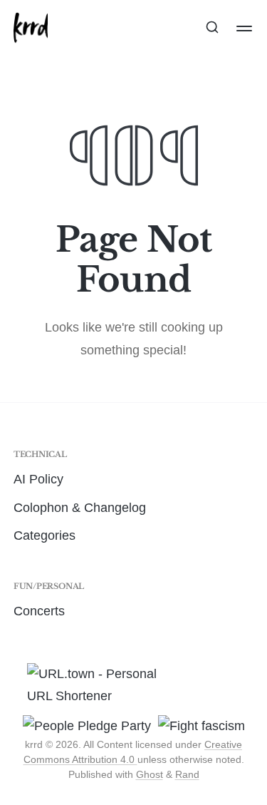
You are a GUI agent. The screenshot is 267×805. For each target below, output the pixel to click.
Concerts (39, 611)
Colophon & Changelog (80, 508)
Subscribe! (134, 94)
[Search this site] (212, 28)
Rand (187, 774)
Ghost (149, 774)
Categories (44, 535)
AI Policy (38, 479)
